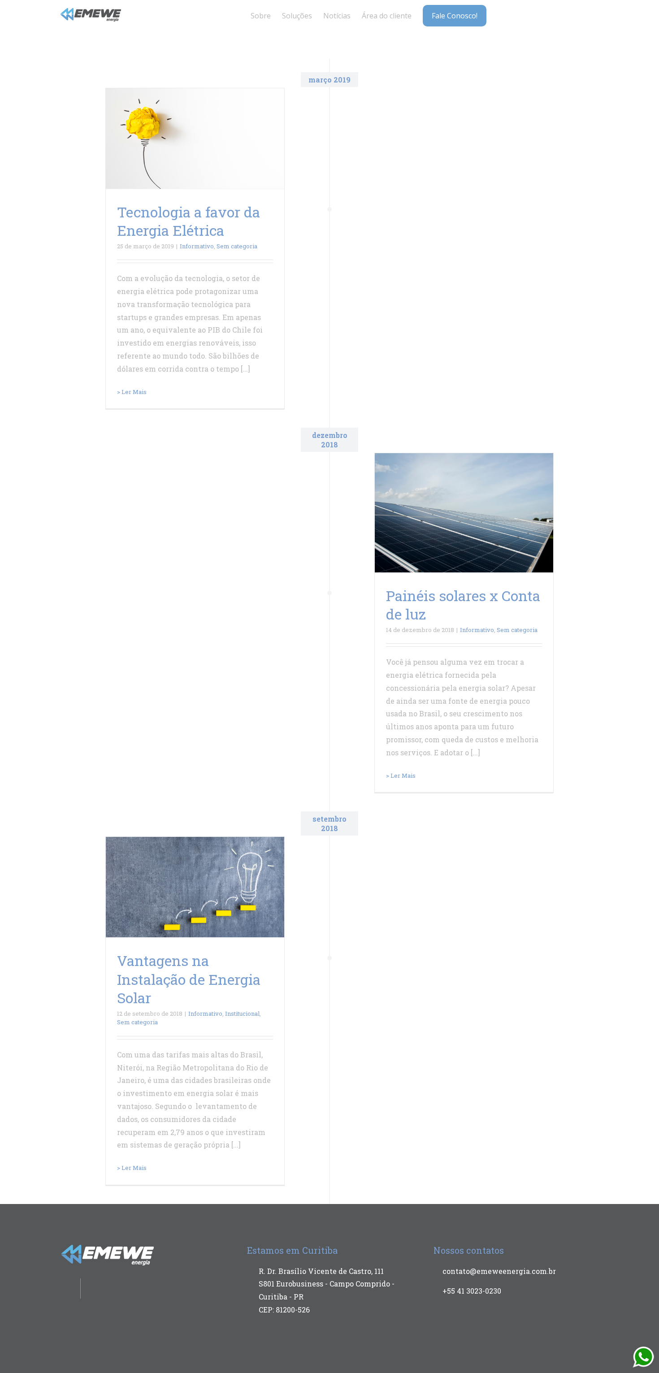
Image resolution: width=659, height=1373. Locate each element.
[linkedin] (567, 12)
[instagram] (553, 12)
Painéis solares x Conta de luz (463, 605)
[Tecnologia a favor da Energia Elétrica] (195, 138)
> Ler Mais (132, 392)
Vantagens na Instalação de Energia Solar (188, 979)
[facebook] (539, 12)
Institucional (242, 1013)
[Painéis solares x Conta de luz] (464, 512)
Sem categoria (237, 246)
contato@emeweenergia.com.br (499, 1271)
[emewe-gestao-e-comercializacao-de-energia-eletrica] (91, 11)
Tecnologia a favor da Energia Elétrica (188, 221)
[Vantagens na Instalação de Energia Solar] (195, 887)
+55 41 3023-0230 (471, 1290)
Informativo (197, 246)
